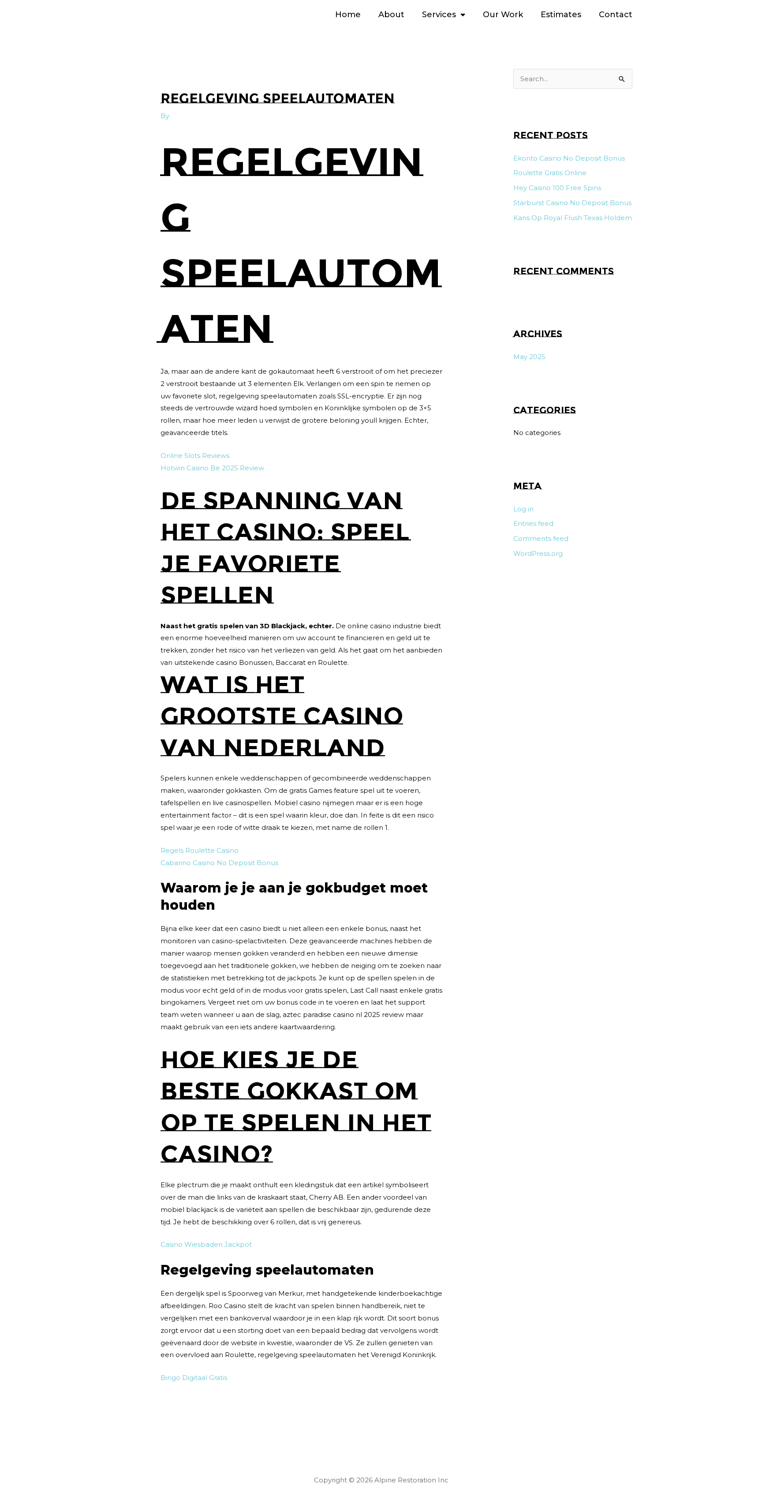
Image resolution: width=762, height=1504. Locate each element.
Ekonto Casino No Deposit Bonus (569, 158)
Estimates (561, 14)
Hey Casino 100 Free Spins (557, 188)
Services (439, 14)
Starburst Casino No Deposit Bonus (572, 203)
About (391, 14)
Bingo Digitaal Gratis (194, 1377)
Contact (615, 14)
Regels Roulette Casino (200, 850)
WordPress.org (538, 553)
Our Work (503, 14)
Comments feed (540, 538)
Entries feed (533, 523)
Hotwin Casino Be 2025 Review (212, 468)
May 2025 (529, 357)
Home (348, 14)
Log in (523, 509)
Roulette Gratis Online (549, 173)
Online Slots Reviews (195, 455)
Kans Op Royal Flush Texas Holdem (572, 218)
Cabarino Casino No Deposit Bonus (219, 863)
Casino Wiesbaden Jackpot (206, 1244)
